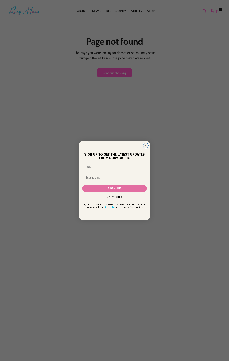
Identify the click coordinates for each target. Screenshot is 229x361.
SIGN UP (114, 188)
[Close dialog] (145, 145)
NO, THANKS (114, 197)
